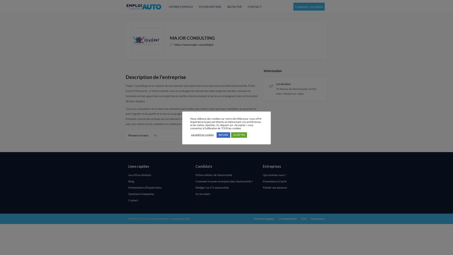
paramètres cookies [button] (202, 134)
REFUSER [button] (223, 135)
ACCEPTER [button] (239, 135)
